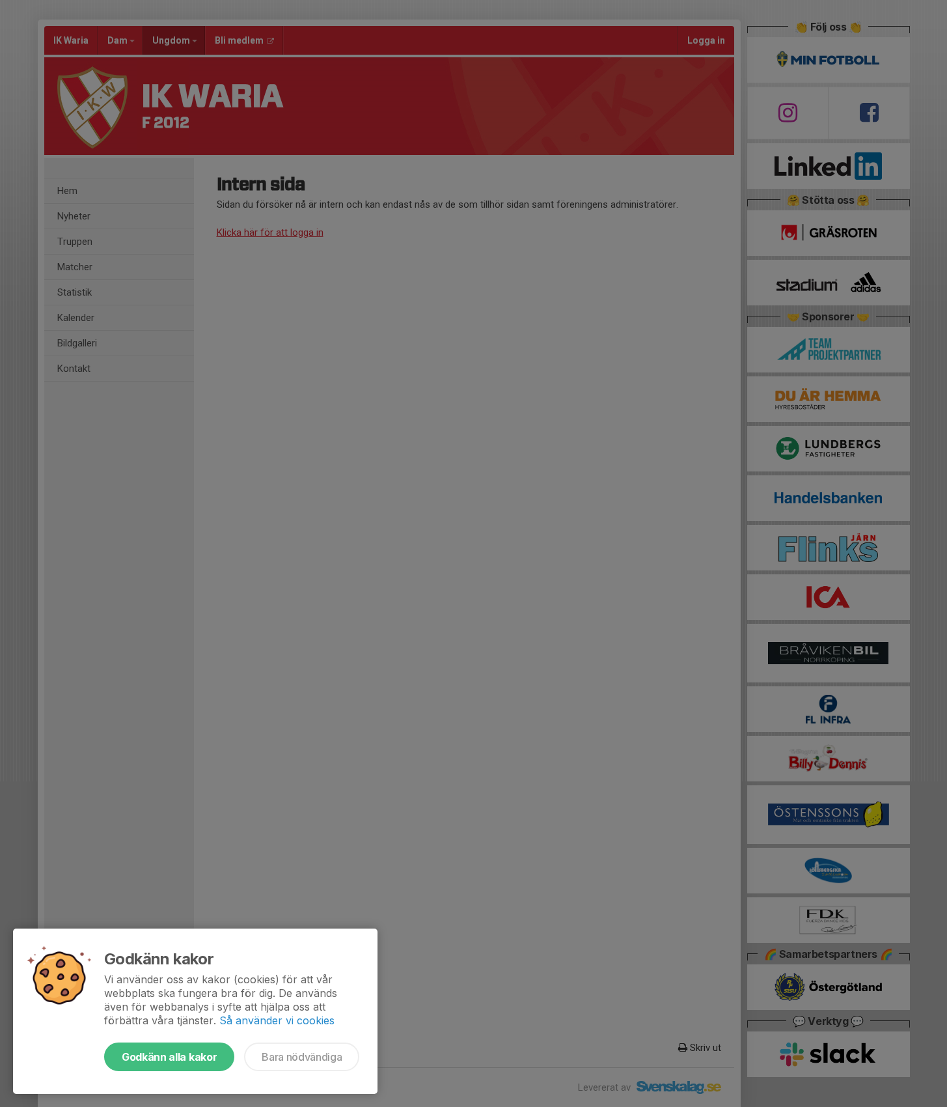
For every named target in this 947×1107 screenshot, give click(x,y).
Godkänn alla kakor (169, 1056)
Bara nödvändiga (302, 1056)
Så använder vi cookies (277, 1020)
